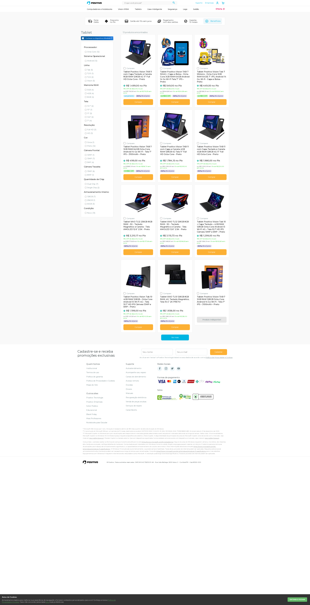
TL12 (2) (90, 77)
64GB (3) (91, 204)
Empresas (209, 3)
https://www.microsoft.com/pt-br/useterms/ (157, 442)
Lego (185, 9)
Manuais (129, 393)
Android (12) (92, 61)
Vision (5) (91, 81)
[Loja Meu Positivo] (94, 3)
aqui (47, 602)
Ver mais (175, 337)
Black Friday (91, 414)
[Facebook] (160, 368)
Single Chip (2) (93, 188)
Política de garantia (94, 377)
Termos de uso (92, 372)
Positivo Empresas (94, 402)
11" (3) (89, 113)
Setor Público (92, 406)
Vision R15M (123, 9)
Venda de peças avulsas (136, 402)
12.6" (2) (90, 117)
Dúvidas (129, 385)
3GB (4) (90, 90)
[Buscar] (173, 3)
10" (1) (89, 110)
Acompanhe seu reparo (136, 372)
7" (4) (89, 121)
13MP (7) (91, 158)
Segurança (172, 9)
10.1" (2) (90, 106)
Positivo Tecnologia (94, 398)
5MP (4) (90, 162)
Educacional (91, 410)
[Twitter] (172, 368)
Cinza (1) (90, 142)
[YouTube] (178, 368)
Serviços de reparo (134, 406)
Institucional (91, 368)
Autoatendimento (133, 368)
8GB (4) (90, 97)
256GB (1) (91, 200)
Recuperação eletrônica (136, 397)
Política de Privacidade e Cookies (219, 357)
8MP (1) (90, 175)
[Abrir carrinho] (223, 3)
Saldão (196, 9)
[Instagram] (166, 368)
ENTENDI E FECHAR (297, 599)
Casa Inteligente (154, 9)
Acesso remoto (132, 381)
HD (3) (90, 133)
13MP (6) (91, 171)
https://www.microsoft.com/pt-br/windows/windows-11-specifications (181, 451)
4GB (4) (90, 93)
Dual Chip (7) (92, 184)
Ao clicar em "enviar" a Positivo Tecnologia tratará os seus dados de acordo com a (186, 357)
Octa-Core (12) (93, 52)
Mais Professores (93, 418)
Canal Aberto (131, 410)
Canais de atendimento (136, 377)
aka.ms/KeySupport (96, 438)
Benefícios (215, 21)
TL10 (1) (90, 73)
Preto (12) (91, 146)
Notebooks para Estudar (96, 422)
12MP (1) (90, 155)
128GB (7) (91, 196)
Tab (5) (90, 70)
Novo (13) (91, 213)
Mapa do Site (92, 385)
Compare (131, 68)
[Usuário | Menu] (217, 3)
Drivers (129, 389)
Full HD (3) (91, 130)
